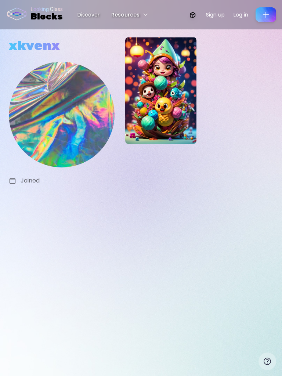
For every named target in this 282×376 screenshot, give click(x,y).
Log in (241, 14)
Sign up (215, 14)
